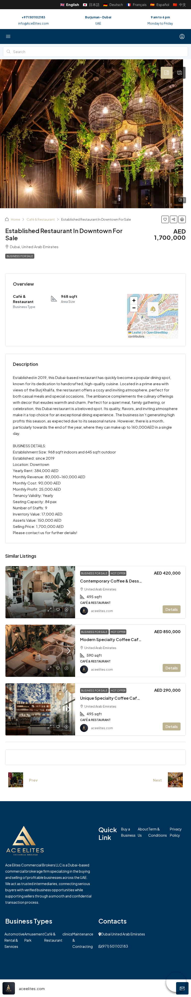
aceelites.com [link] (102, 611)
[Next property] (175, 779)
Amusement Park (34, 937)
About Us (143, 832)
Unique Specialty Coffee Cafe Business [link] (119, 698)
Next (157, 780)
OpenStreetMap (157, 332)
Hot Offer (118, 573)
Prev (33, 780)
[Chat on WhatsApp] (176, 982)
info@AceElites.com (33, 23)
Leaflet (136, 332)
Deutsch (113, 4)
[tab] (167, 73)
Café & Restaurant (41, 219)
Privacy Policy (176, 832)
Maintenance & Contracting (82, 940)
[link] (40, 592)
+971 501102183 (33, 17)
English (69, 4)
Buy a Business (128, 832)
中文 (179, 4)
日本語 (91, 4)
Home (15, 219)
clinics (67, 934)
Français (136, 4)
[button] (165, 219)
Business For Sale (20, 256)
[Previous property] (15, 779)
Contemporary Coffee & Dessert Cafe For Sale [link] (126, 581)
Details (171, 609)
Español (159, 4)
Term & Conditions (157, 832)
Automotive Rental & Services (14, 940)
